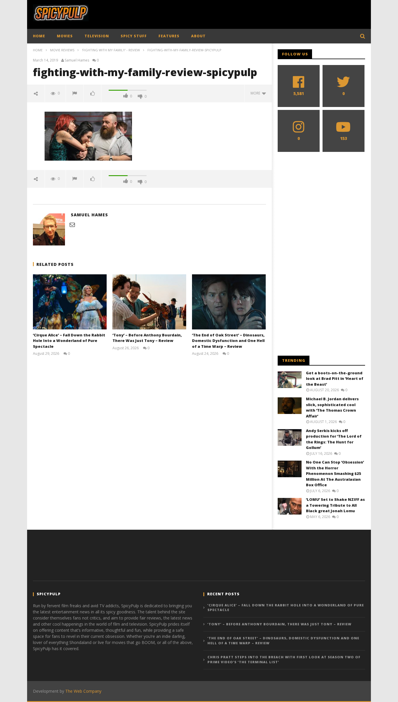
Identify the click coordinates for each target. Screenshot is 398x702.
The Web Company (83, 691)
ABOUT (198, 36)
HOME (39, 36)
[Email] (72, 224)
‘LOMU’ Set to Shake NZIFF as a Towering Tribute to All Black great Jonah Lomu (335, 505)
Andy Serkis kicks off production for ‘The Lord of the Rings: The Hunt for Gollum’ (334, 439)
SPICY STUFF (134, 36)
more (256, 93)
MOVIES (65, 36)
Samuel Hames (77, 60)
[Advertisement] (259, 13)
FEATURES (169, 36)
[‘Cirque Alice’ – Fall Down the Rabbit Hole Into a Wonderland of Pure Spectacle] (70, 301)
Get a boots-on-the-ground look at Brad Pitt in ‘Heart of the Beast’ (334, 378)
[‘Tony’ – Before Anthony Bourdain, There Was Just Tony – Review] (149, 301)
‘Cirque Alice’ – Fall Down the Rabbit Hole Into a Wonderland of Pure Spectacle (69, 340)
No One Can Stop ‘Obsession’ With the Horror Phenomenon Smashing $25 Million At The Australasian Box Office (335, 473)
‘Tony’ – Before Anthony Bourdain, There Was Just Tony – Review (147, 337)
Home (38, 50)
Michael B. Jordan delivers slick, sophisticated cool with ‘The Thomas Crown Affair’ (332, 407)
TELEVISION (96, 36)
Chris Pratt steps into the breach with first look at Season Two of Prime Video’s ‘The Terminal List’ (283, 659)
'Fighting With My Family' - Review (111, 50)
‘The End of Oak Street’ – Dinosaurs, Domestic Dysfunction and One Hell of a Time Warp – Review (228, 340)
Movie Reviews (62, 50)
